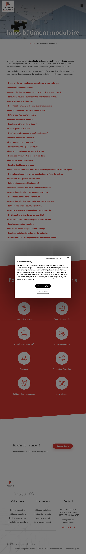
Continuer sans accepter (54, 258)
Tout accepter (43, 286)
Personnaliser (43, 291)
